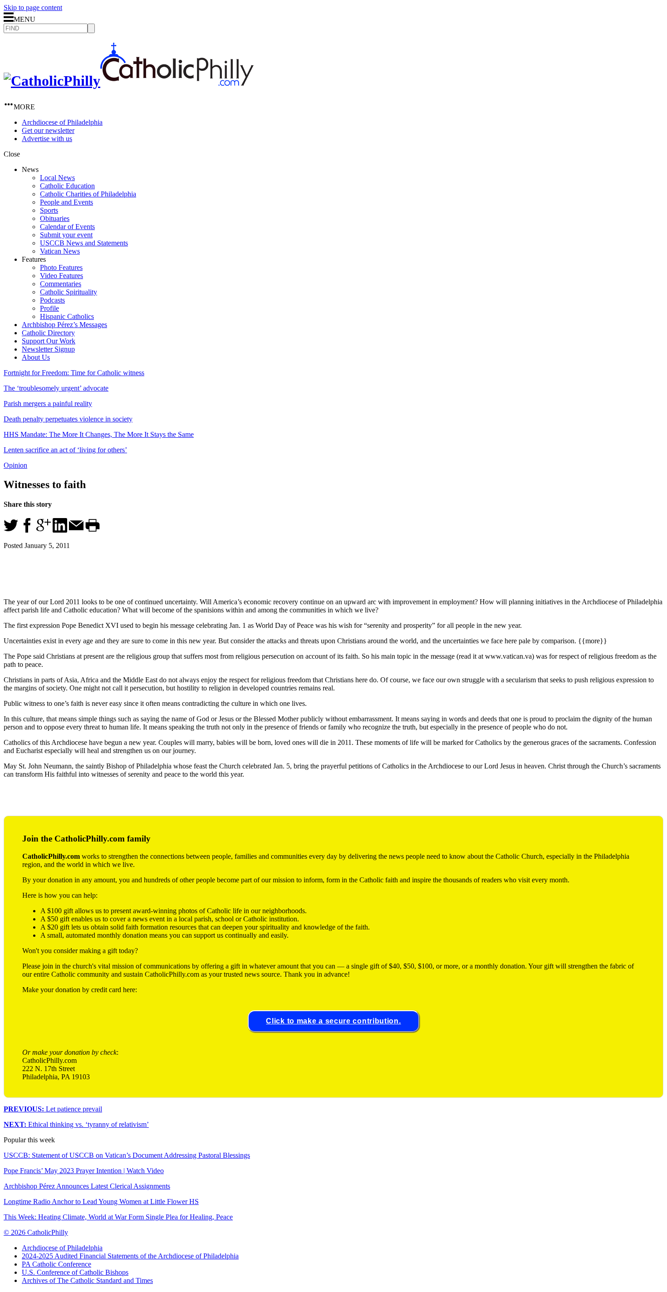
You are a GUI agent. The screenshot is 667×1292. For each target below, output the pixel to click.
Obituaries (54, 218)
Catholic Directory (48, 333)
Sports (49, 210)
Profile (49, 308)
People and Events (66, 202)
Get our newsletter (48, 130)
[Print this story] (92, 530)
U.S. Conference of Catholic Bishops (75, 1272)
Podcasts (52, 300)
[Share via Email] (76, 530)
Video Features (61, 275)
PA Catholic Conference (56, 1264)
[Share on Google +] (43, 530)
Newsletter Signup (48, 349)
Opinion (15, 465)
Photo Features (61, 267)
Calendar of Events (67, 226)
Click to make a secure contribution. (333, 1021)
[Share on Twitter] (11, 530)
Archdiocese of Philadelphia (62, 122)
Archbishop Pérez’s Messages (64, 324)
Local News (57, 177)
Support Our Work (48, 341)
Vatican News (60, 251)
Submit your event (66, 235)
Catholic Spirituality (68, 292)
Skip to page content (33, 7)
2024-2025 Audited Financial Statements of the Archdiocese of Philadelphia (130, 1256)
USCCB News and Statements (84, 243)
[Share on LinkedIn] (60, 530)
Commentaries (60, 284)
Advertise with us (47, 138)
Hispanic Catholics (67, 316)
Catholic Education (67, 186)
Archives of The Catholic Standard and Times (87, 1280)
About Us (36, 357)
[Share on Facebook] (27, 530)
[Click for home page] (129, 81)
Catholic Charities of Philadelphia (88, 194)
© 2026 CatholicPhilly (36, 1232)
